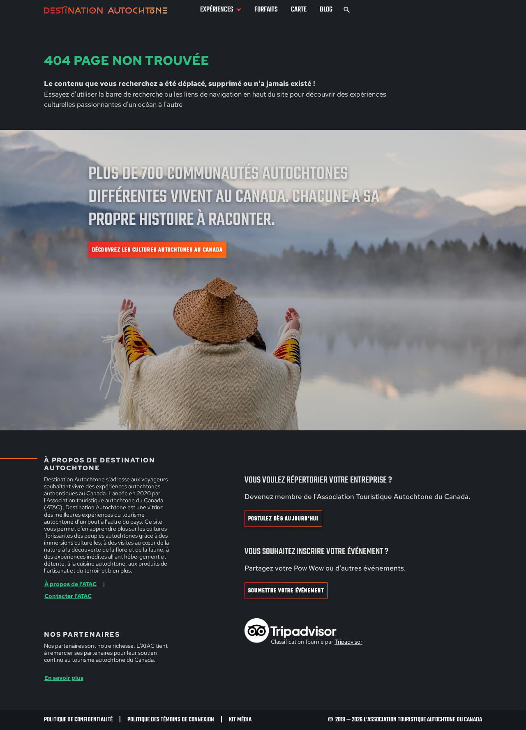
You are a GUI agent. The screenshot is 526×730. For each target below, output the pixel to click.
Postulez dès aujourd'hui (283, 518)
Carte (299, 9)
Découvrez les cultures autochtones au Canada (157, 249)
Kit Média (240, 720)
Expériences (216, 9)
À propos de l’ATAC (70, 584)
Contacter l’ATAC (68, 596)
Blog (326, 9)
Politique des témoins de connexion (170, 720)
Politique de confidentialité (78, 720)
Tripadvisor (348, 641)
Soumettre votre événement (286, 590)
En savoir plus (63, 677)
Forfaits (266, 9)
